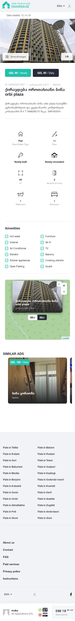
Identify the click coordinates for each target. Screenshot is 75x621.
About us (8, 542)
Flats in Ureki (10, 498)
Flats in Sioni (45, 518)
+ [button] (64, 286)
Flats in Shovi (10, 518)
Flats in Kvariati (46, 485)
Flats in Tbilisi (10, 447)
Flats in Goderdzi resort (51, 479)
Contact (8, 549)
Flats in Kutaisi (11, 453)
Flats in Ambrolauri (48, 511)
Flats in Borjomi (11, 479)
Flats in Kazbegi (46, 473)
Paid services (11, 564)
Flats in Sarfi (45, 492)
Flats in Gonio (10, 492)
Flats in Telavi (45, 460)
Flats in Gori (9, 460)
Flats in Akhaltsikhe (14, 505)
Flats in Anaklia (46, 498)
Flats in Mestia (11, 473)
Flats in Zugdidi (46, 505)
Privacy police (11, 571)
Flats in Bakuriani (12, 466)
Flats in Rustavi (46, 453)
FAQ (5, 557)
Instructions (10, 578)
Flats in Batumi (46, 447)
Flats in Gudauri (46, 466)
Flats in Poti (9, 511)
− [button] (64, 292)
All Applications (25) (22, 613)
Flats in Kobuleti (12, 485)
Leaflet (65, 338)
